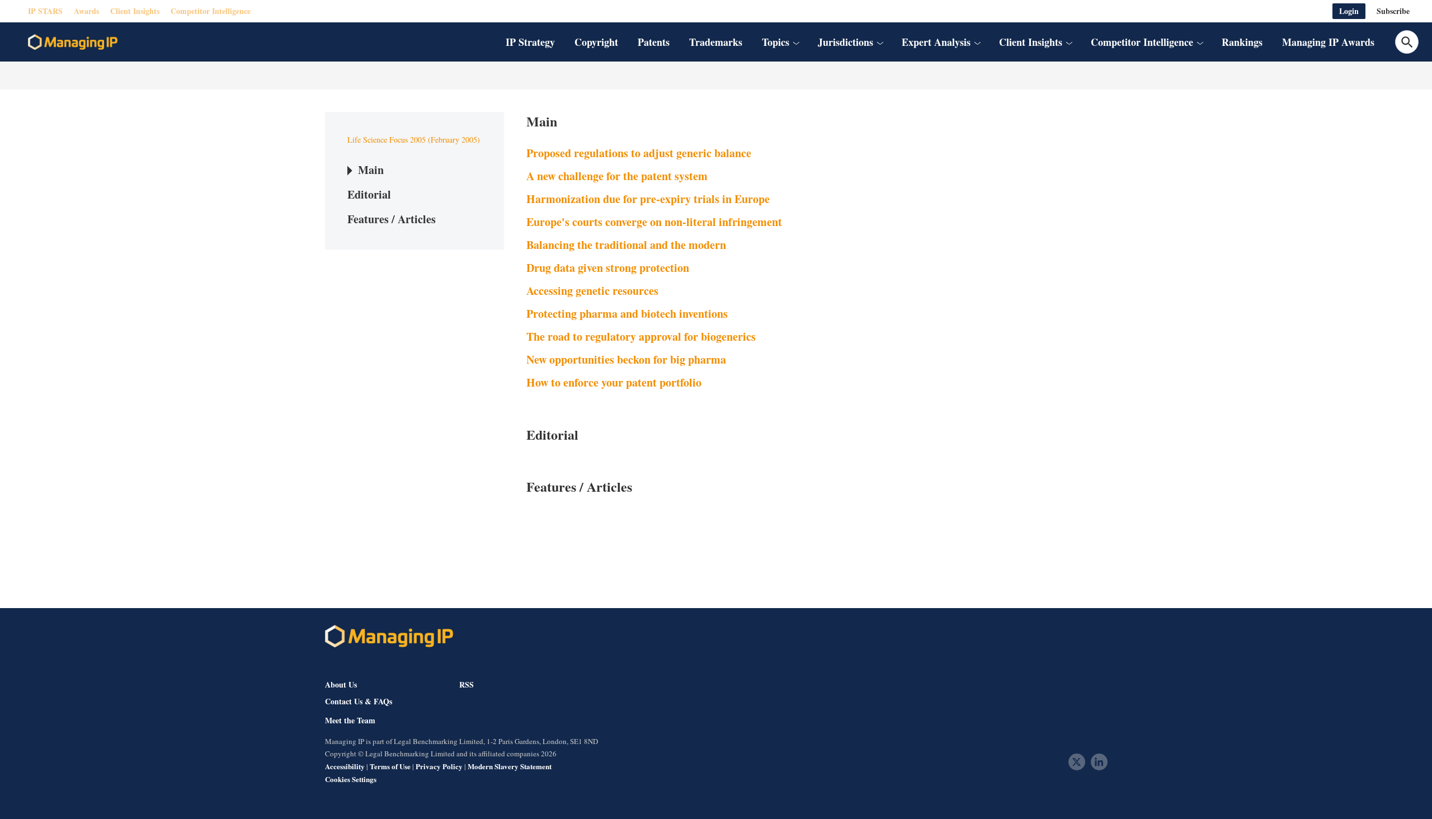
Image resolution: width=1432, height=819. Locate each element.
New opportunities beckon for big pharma (626, 359)
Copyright (596, 42)
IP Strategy (530, 42)
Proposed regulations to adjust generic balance (638, 153)
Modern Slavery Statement (510, 766)
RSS (466, 684)
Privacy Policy (439, 766)
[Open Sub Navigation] (796, 42)
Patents (654, 42)
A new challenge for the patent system (617, 176)
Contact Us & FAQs (358, 701)
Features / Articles (391, 219)
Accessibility (345, 766)
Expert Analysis (936, 42)
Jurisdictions (845, 42)
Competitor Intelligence (211, 11)
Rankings (1242, 42)
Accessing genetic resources (592, 291)
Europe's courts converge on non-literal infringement (654, 222)
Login (1349, 11)
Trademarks (715, 42)
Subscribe (1393, 11)
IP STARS (45, 11)
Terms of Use (390, 766)
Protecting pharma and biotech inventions (627, 313)
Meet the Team (350, 720)
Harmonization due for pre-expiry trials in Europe (648, 199)
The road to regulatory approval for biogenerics (641, 336)
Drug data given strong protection (607, 268)
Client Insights (134, 11)
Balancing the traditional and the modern (626, 245)
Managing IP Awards (1328, 42)
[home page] (72, 42)
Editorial (369, 194)
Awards (86, 11)
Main (371, 170)
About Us (341, 684)
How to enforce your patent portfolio (613, 382)
